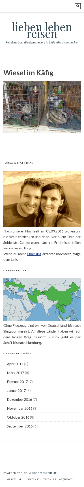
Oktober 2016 (18, 417)
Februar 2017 (17, 381)
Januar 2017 (16, 390)
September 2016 (20, 426)
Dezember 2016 (19, 399)
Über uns (34, 254)
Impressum (13, 479)
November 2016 (19, 408)
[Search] (78, 6)
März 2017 (15, 372)
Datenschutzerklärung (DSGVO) (50, 479)
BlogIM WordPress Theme (39, 473)
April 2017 (15, 364)
